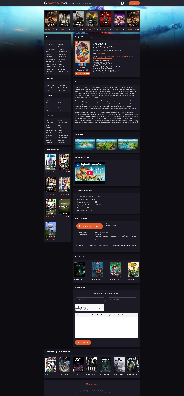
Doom (60, 132)
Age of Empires (62, 137)
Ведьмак (48, 132)
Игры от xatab (50, 85)
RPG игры (61, 49)
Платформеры (50, 49)
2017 (59, 110)
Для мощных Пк (50, 90)
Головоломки (50, 61)
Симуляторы (49, 56)
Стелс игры (61, 69)
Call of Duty (49, 122)
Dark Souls (61, 142)
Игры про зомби (51, 66)
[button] (77, 315)
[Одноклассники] (82, 64)
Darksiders (49, 142)
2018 (47, 110)
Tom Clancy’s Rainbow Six (105, 374)
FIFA (47, 137)
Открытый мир (50, 88)
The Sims (48, 140)
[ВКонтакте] (79, 64)
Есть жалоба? (80, 245)
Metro (60, 125)
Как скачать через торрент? (98, 245)
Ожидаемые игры (63, 71)
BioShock (61, 140)
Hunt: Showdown (92, 374)
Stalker (60, 120)
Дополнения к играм (50, 72)
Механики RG (62, 83)
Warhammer (49, 135)
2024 (47, 103)
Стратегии (49, 46)
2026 (47, 100)
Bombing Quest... (97, 279)
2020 (47, 108)
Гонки (47, 51)
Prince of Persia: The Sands (64, 374)
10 (114, 47)
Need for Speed (63, 122)
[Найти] (73, 3)
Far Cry (48, 125)
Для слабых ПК (109, 56)
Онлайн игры (50, 69)
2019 (59, 108)
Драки (60, 64)
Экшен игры (49, 44)
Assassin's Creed (51, 130)
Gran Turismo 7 (78, 374)
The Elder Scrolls (63, 135)
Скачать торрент (83, 73)
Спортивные (62, 56)
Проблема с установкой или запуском (124, 245)
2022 (47, 105)
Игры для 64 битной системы (102, 58)
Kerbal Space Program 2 (133, 374)
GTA (47, 120)
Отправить (84, 342)
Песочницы (61, 66)
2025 (59, 100)
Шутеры (60, 44)
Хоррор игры (62, 54)
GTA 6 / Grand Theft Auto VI (51, 374)
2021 (59, 105)
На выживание (50, 59)
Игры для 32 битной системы (124, 56)
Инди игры (49, 54)
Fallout (60, 130)
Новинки (48, 42)
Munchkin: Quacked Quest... (115, 279)
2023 (59, 103)
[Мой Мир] (85, 64)
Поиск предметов (51, 64)
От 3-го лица (62, 85)
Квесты (60, 61)
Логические (61, 59)
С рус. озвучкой (50, 83)
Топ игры (61, 42)
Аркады (60, 46)
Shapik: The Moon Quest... (79, 279)
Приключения (62, 51)
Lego (59, 127)
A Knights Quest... (133, 279)
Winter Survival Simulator (119, 374)
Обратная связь (92, 384)
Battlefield (48, 127)
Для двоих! (61, 90)
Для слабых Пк (62, 88)
